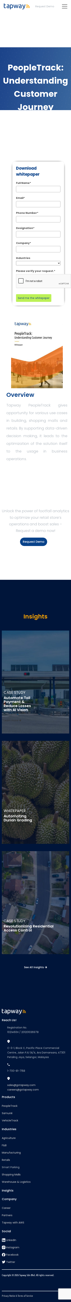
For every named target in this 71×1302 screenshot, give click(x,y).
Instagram (12, 1247)
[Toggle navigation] (64, 6)
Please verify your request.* (35, 271)
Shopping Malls (11, 1174)
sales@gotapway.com (21, 1085)
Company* (23, 243)
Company (9, 1199)
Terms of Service (25, 1295)
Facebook (12, 1255)
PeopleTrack (9, 1106)
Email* (20, 198)
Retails (6, 1160)
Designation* (25, 228)
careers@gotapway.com (23, 1089)
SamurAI (7, 1113)
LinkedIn (11, 1240)
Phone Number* (27, 213)
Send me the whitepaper (34, 298)
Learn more (11, 720)
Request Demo (44, 6)
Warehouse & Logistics (16, 1182)
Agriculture (9, 1138)
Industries (23, 258)
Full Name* (23, 183)
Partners (7, 1215)
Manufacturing (11, 1152)
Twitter (10, 1262)
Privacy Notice (8, 1295)
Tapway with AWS (13, 1222)
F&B (4, 1145)
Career (6, 1208)
